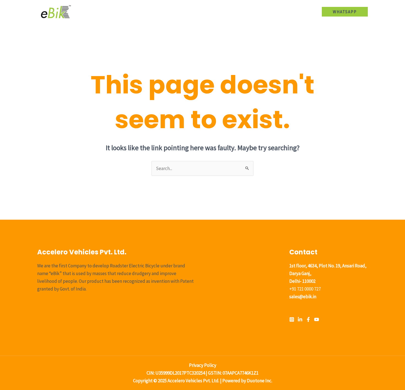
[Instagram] (291, 319)
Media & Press (273, 12)
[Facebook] (308, 319)
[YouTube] (316, 319)
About (186, 12)
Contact (304, 12)
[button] (223, 11)
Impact (242, 12)
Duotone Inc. (259, 381)
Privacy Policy (202, 365)
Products (211, 12)
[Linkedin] (300, 319)
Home (165, 12)
